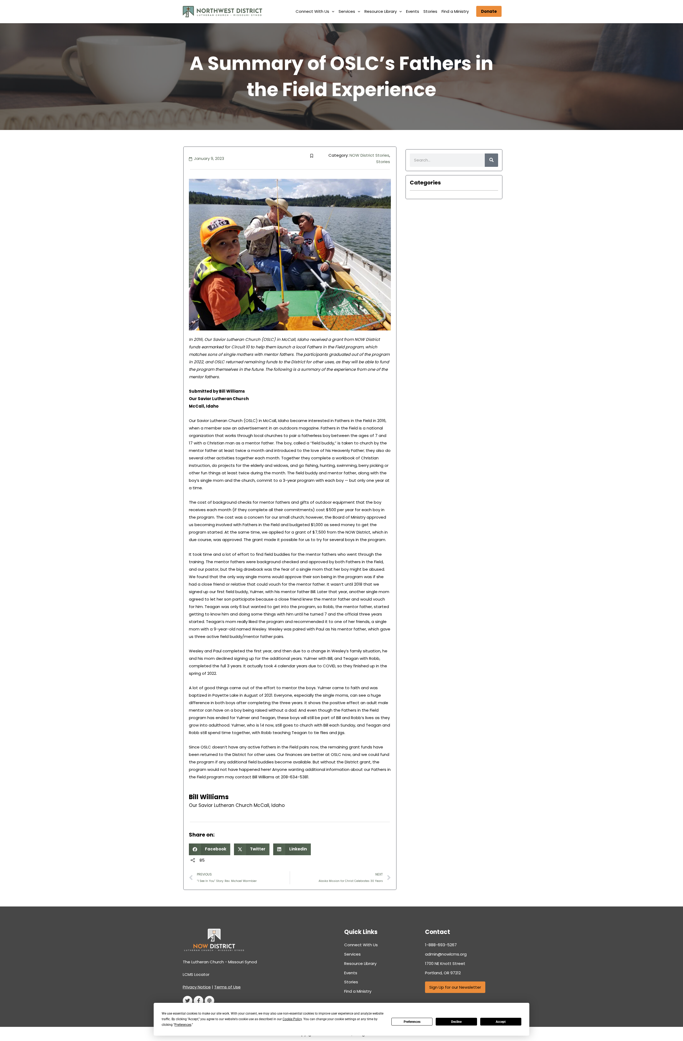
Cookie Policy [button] (292, 1019)
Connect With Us (312, 11)
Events (412, 11)
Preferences (412, 1022)
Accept (501, 1022)
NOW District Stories (369, 155)
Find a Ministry (455, 11)
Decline (456, 1022)
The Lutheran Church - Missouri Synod (220, 962)
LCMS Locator (196, 974)
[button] (331, 11)
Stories (430, 11)
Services (347, 11)
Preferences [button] (182, 1025)
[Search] (491, 160)
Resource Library (380, 11)
